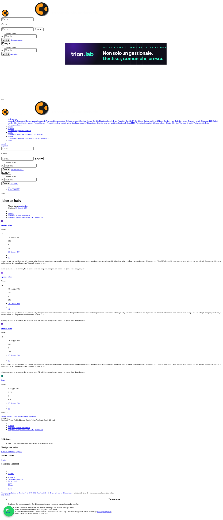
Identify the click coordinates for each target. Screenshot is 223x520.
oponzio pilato (23, 206)
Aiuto (10, 483)
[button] (2, 99)
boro (3, 380)
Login (3, 460)
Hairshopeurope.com (104, 511)
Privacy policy (13, 481)
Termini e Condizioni (15, 479)
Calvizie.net (5, 451)
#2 (9, 309)
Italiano (11, 474)
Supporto (19, 451)
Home (10, 485)
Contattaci (12, 477)
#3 (9, 361)
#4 (9, 409)
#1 (9, 257)
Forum (12, 451)
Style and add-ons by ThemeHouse (60, 493)
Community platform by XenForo (23, 493)
